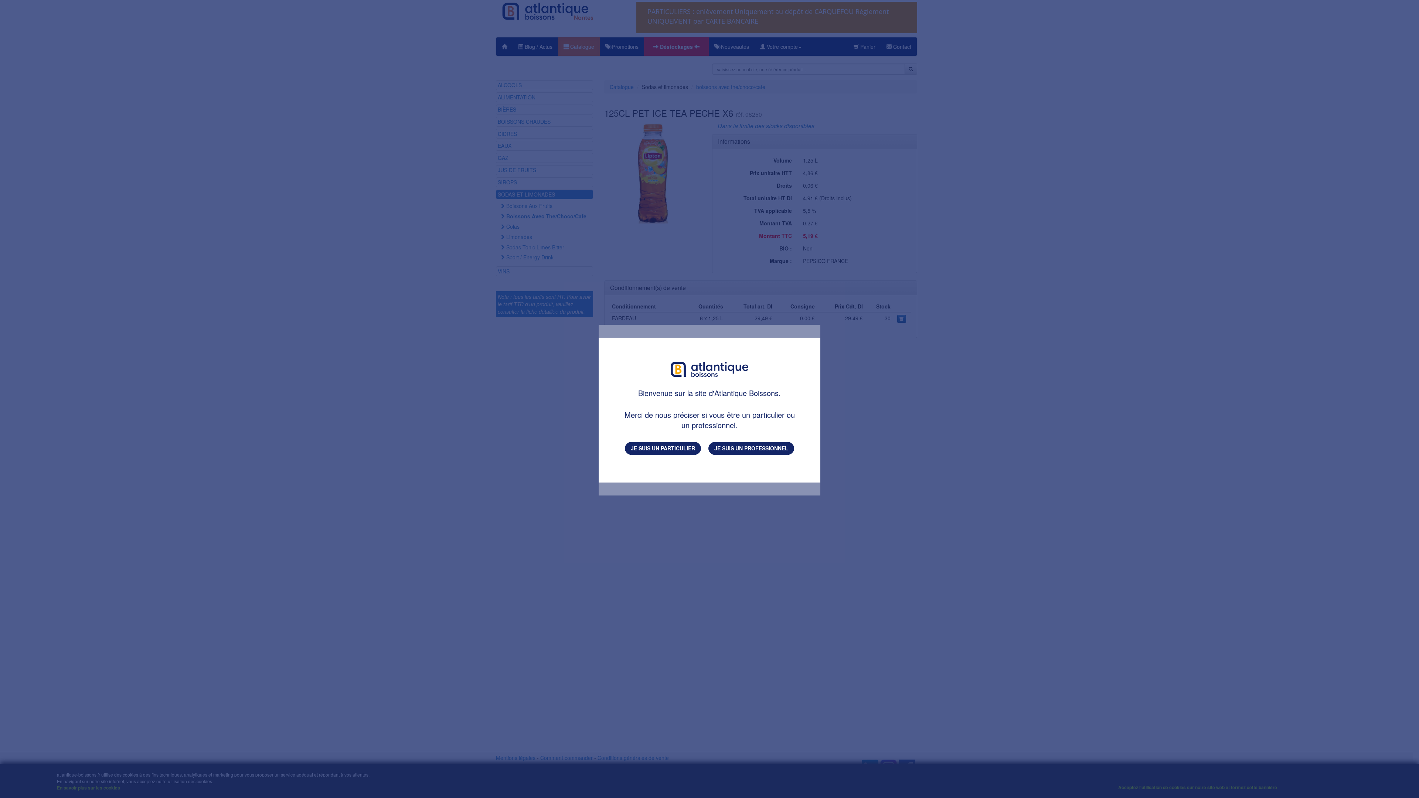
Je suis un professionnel (751, 448)
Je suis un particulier (663, 448)
